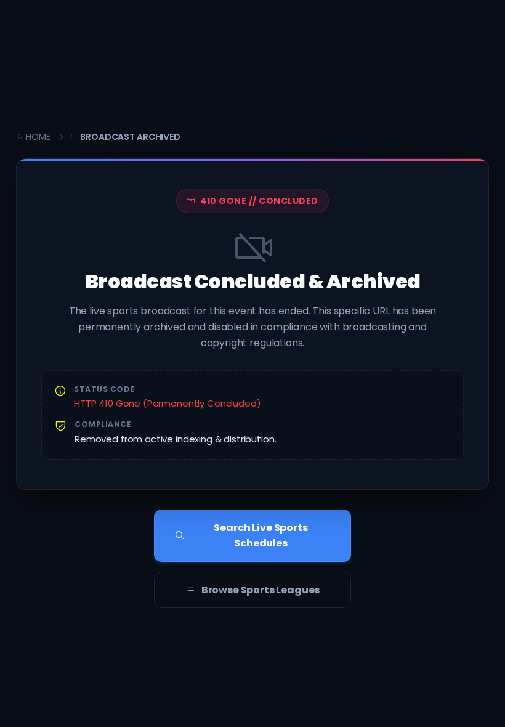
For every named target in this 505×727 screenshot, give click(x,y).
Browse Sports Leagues (260, 590)
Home (38, 137)
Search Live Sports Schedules (260, 536)
